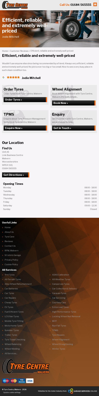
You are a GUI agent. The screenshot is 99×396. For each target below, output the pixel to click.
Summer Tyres (12, 330)
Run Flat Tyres (59, 326)
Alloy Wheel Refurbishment (18, 284)
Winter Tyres (58, 349)
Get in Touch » (62, 128)
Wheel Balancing (13, 344)
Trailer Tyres (11, 335)
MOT (54, 321)
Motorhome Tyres (14, 326)
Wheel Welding (12, 349)
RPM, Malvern (11, 251)
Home (8, 227)
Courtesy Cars (59, 303)
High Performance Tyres (64, 312)
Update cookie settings (11, 392)
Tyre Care (9, 237)
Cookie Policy (11, 265)
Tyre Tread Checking (15, 340)
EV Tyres (9, 307)
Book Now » (60, 103)
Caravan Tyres (59, 293)
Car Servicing (58, 298)
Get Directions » (13, 174)
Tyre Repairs (58, 335)
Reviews (9, 241)
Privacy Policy (11, 260)
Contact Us (10, 246)
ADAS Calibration (60, 275)
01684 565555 (75, 4)
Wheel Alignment (60, 340)
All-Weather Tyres (61, 279)
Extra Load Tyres (60, 307)
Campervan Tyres (60, 284)
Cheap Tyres (11, 303)
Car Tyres (9, 293)
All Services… (11, 354)
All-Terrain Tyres (13, 279)
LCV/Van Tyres (12, 316)
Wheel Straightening (62, 344)
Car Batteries (11, 289)
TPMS (55, 330)
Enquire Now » (13, 128)
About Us (9, 232)
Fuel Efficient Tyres (14, 312)
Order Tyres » (13, 99)
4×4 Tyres (10, 275)
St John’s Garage (13, 255)
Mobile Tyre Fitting (14, 321)
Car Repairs (10, 298)
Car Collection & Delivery (64, 289)
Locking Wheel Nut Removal (66, 316)
